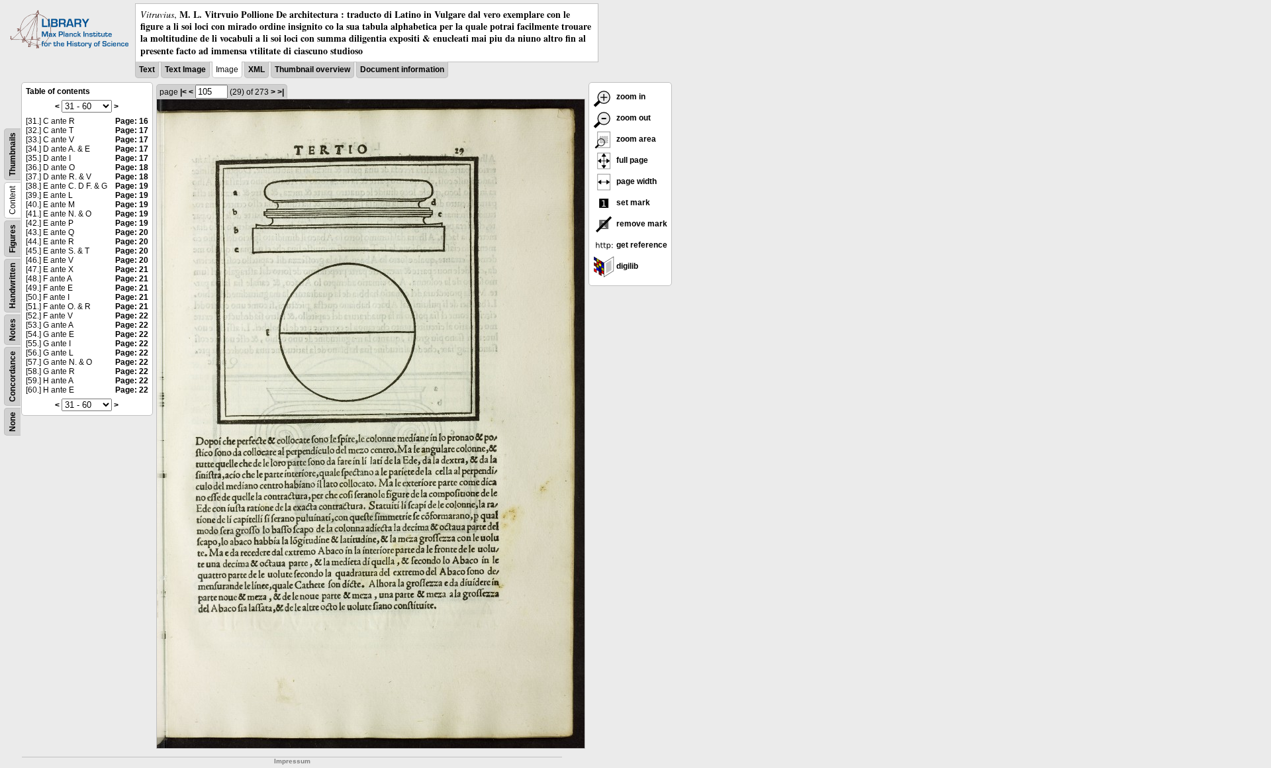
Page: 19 (131, 186)
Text (147, 69)
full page (631, 160)
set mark (632, 202)
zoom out (632, 117)
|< (183, 92)
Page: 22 (131, 315)
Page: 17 (131, 130)
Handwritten (12, 286)
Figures (12, 238)
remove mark (640, 223)
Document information (402, 69)
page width (635, 181)
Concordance (12, 376)
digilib (626, 266)
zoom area (635, 139)
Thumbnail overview (312, 69)
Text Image (185, 69)
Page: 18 (131, 167)
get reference (640, 245)
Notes (12, 329)
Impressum (292, 761)
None (12, 422)
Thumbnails (12, 154)
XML (256, 69)
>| (280, 92)
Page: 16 (131, 121)
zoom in (629, 96)
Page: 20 (131, 232)
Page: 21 (131, 269)
